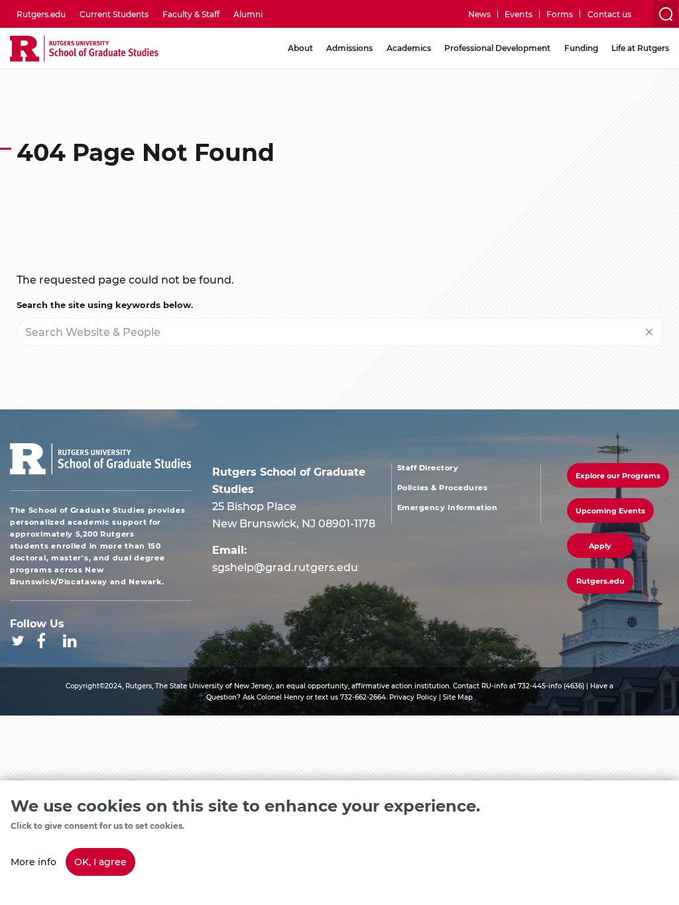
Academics (409, 47)
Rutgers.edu (41, 14)
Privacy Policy (413, 697)
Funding (581, 47)
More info (33, 861)
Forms (559, 14)
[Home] (84, 49)
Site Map (458, 697)
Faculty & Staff (190, 14)
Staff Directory (428, 467)
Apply (600, 546)
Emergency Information (447, 507)
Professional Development (497, 47)
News (479, 14)
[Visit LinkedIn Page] (70, 641)
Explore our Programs (618, 475)
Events (518, 14)
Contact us (609, 14)
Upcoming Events (610, 510)
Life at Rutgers (640, 47)
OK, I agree (100, 861)
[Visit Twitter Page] (18, 641)
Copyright (82, 685)
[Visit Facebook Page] (41, 641)
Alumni (248, 14)
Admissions (349, 47)
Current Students (114, 14)
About (300, 47)
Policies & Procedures (442, 487)
